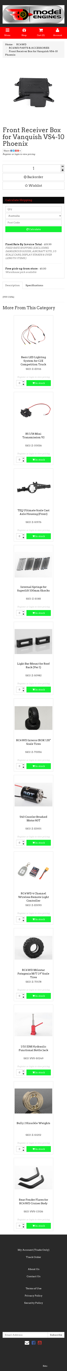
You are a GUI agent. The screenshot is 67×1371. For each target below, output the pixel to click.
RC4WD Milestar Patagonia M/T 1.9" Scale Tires (33, 973)
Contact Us (33, 1276)
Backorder (34, 177)
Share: (7, 150)
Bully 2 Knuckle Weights (33, 1123)
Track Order (33, 1257)
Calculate (35, 229)
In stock (40, 383)
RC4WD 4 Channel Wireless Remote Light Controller (33, 897)
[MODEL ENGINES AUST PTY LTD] (33, 13)
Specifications (34, 285)
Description (12, 285)
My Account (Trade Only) (33, 1249)
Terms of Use (33, 1288)
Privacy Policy (33, 1295)
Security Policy (33, 1302)
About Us (33, 1269)
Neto (45, 1366)
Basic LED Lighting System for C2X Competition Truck (33, 361)
